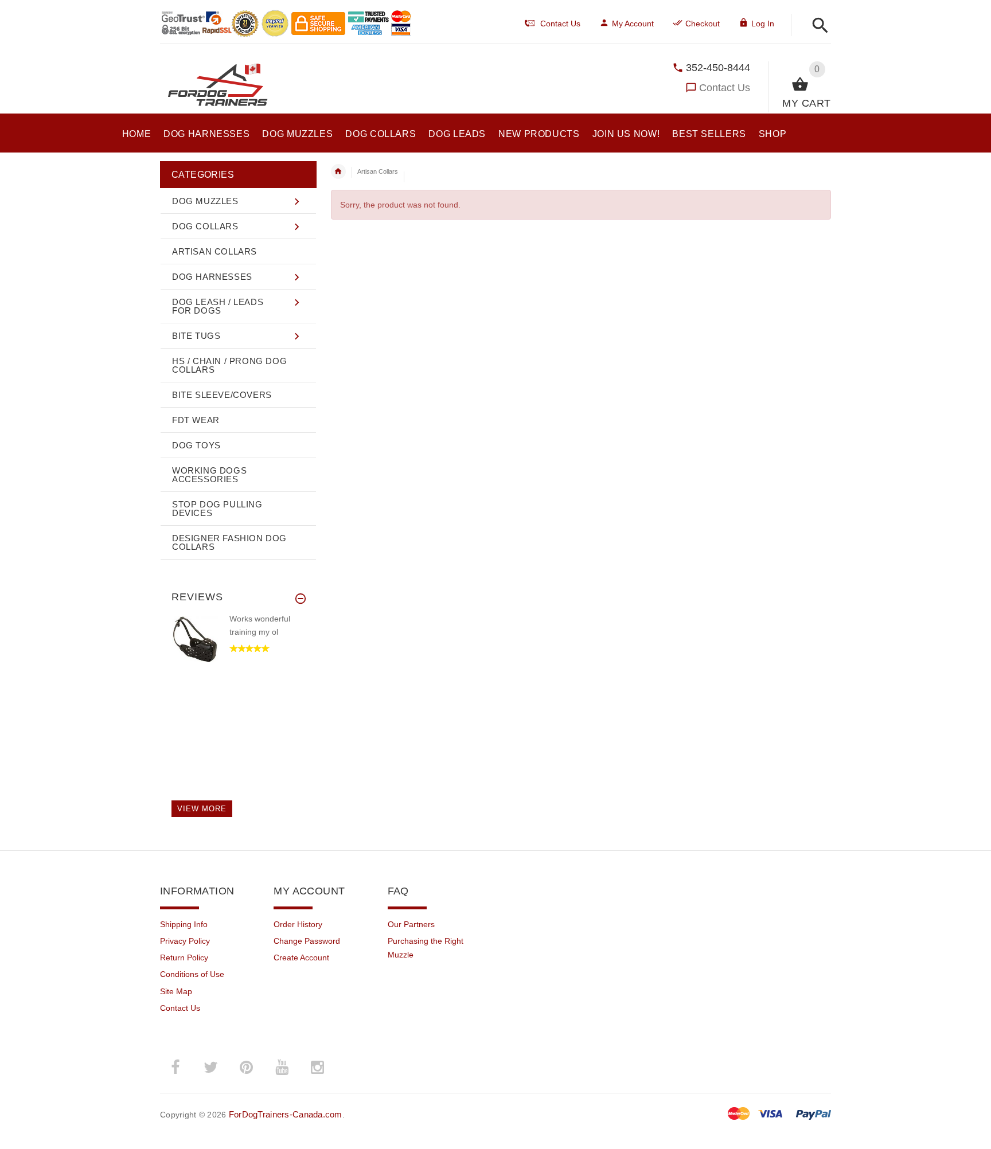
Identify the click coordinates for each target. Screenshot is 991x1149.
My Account (633, 23)
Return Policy (184, 957)
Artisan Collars (377, 171)
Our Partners (411, 924)
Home (338, 171)
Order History (298, 924)
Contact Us (724, 87)
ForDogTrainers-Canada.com (285, 1114)
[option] (238, 650)
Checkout (702, 23)
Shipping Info (184, 924)
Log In (762, 23)
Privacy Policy (185, 940)
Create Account (301, 957)
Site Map (176, 991)
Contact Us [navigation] (560, 23)
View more (202, 808)
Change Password (307, 940)
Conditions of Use (192, 974)
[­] (817, 26)
